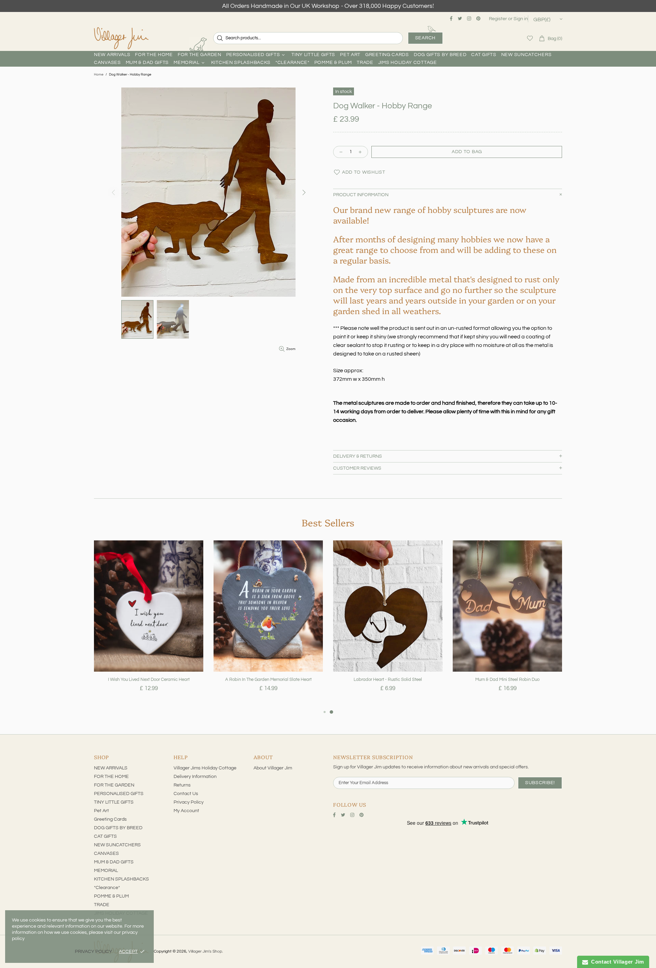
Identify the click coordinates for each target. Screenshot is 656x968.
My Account (186, 810)
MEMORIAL (106, 870)
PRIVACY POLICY (93, 951)
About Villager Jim (273, 768)
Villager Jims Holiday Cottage (205, 768)
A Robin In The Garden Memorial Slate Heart (268, 679)
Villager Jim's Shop (121, 38)
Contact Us (186, 793)
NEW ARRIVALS (110, 768)
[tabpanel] (148, 624)
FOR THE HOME (111, 776)
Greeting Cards (110, 819)
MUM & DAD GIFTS (114, 862)
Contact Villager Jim (616, 962)
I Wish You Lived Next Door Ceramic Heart (149, 679)
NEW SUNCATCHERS (117, 845)
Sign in (521, 18)
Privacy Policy (189, 802)
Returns (182, 785)
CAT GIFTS (105, 836)
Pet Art (101, 810)
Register (498, 18)
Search (425, 38)
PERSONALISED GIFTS (119, 793)
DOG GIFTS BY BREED (118, 827)
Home (99, 74)
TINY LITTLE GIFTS (114, 802)
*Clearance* (107, 887)
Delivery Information (195, 776)
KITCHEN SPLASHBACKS (121, 879)
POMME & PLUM (111, 896)
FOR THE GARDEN (114, 785)
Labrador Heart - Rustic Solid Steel (388, 679)
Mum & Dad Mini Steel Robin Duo (507, 679)
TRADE (101, 904)
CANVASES (106, 853)
